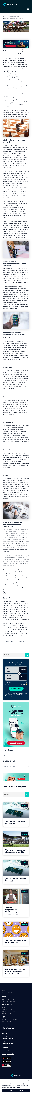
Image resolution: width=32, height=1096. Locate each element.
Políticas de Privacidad (9, 1021)
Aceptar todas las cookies (16, 1090)
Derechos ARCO (7, 1023)
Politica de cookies (14, 1087)
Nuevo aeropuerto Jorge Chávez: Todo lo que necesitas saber (16, 971)
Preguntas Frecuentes (9, 1001)
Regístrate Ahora (16, 688)
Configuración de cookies (16, 1094)
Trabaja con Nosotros (8, 993)
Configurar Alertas (7, 1009)
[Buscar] (27, 655)
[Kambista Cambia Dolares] (16, 44)
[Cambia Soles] (16, 724)
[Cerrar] (28, 1080)
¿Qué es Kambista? (8, 1013)
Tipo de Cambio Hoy (8, 1011)
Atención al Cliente (8, 999)
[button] (28, 9)
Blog (3, 991)
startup (5, 96)
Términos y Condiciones (9, 1019)
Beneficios (5, 1007)
